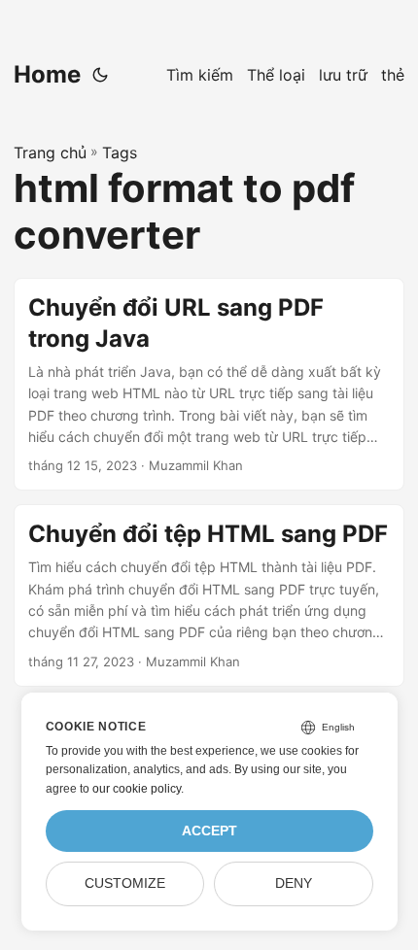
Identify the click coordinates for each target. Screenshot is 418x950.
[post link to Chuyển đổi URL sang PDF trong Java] (209, 384)
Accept (209, 831)
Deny (293, 883)
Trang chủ (50, 152)
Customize (125, 883)
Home (47, 74)
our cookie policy (136, 789)
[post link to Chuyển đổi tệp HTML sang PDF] (209, 595)
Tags (119, 152)
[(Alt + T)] (100, 75)
